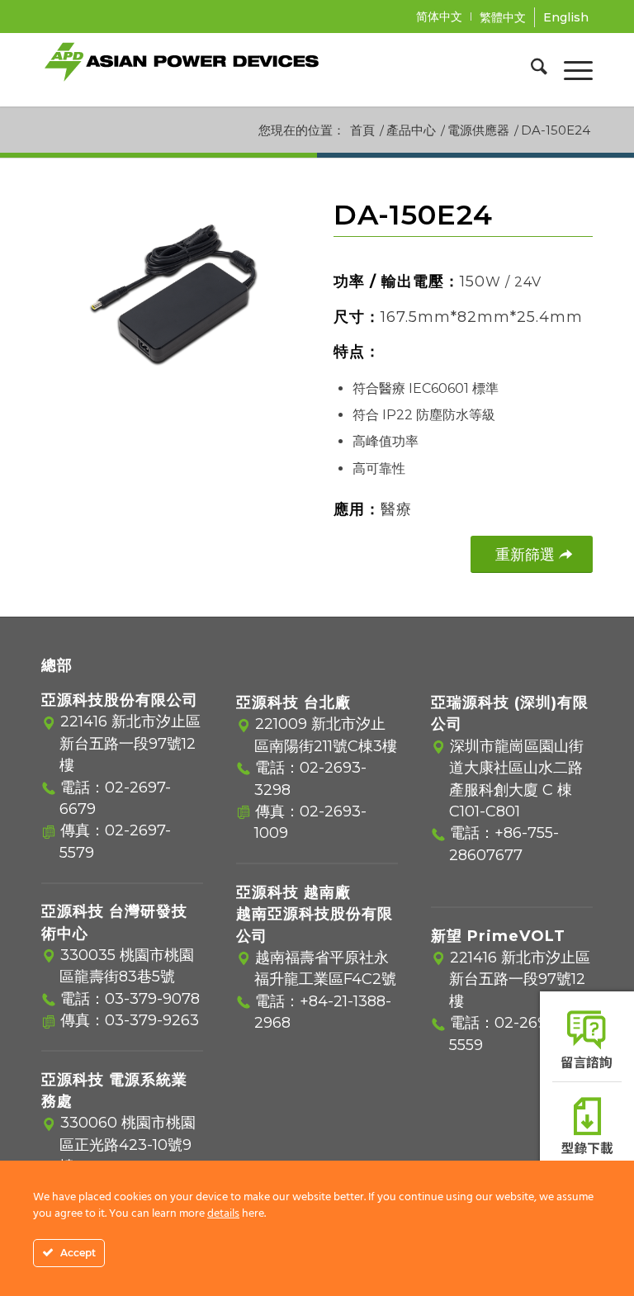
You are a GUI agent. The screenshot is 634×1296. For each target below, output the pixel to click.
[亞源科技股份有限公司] (182, 69)
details (223, 1213)
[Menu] (570, 69)
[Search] (530, 69)
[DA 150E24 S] (170, 298)
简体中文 (439, 16)
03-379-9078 (152, 999)
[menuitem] (439, 16)
